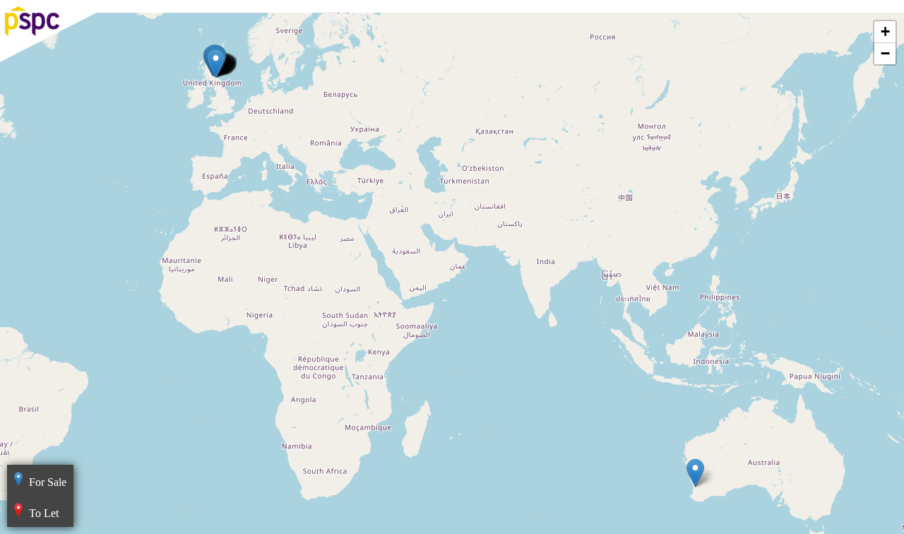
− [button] (885, 53)
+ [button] (885, 31)
